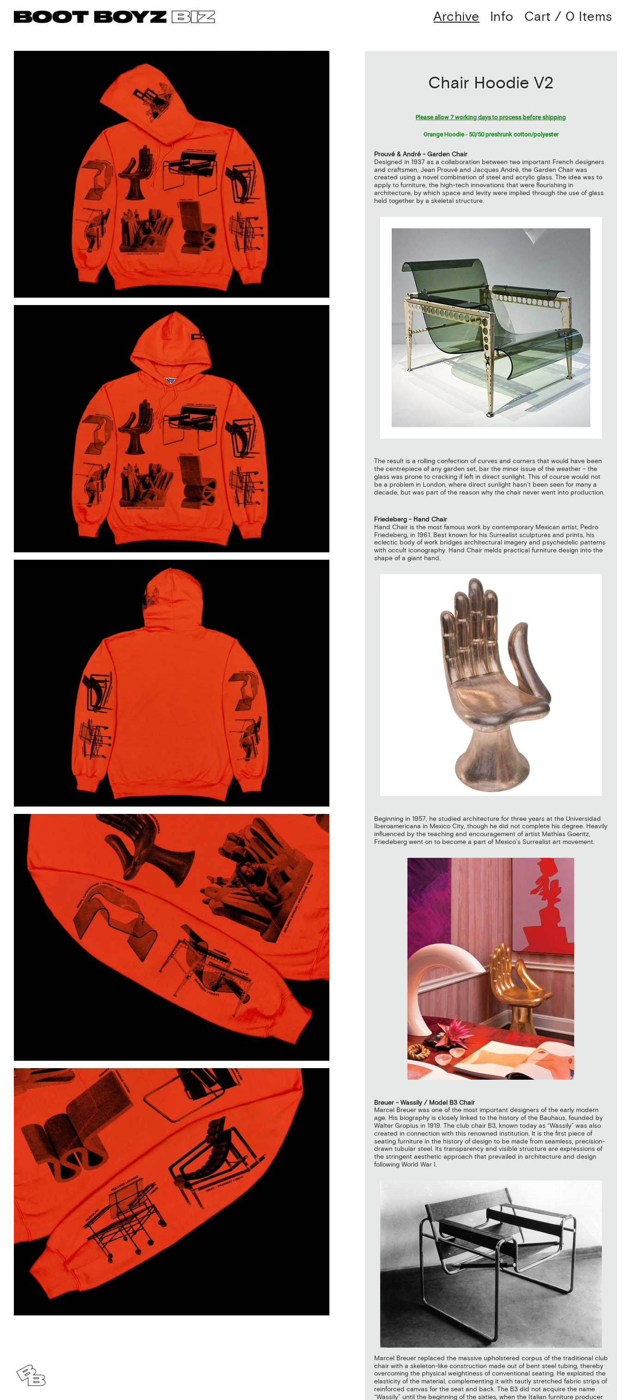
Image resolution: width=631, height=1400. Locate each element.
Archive (456, 17)
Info (502, 17)
